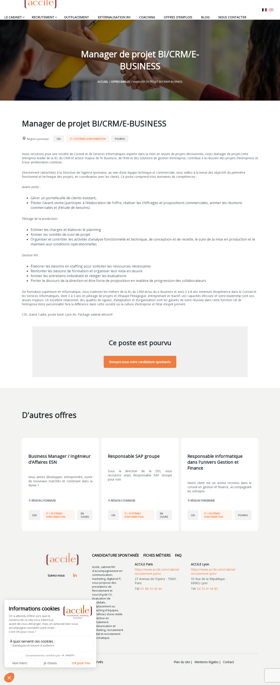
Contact (228, 662)
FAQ (178, 555)
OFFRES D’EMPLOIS (178, 17)
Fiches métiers (157, 555)
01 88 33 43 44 (151, 589)
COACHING (147, 17)
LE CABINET (13, 17)
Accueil (103, 82)
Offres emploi (120, 82)
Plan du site (182, 662)
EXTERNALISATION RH (114, 17)
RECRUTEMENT (43, 17)
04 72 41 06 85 (207, 589)
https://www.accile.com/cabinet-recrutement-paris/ (157, 571)
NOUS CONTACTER (232, 17)
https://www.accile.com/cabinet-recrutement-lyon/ (213, 571)
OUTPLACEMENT (76, 17)
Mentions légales (206, 662)
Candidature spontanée (115, 555)
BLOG (205, 17)
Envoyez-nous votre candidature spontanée (140, 362)
